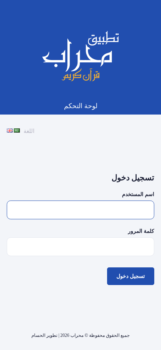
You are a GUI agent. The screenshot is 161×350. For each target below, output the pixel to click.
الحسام (38, 335)
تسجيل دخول (130, 276)
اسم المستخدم (138, 194)
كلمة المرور (141, 231)
